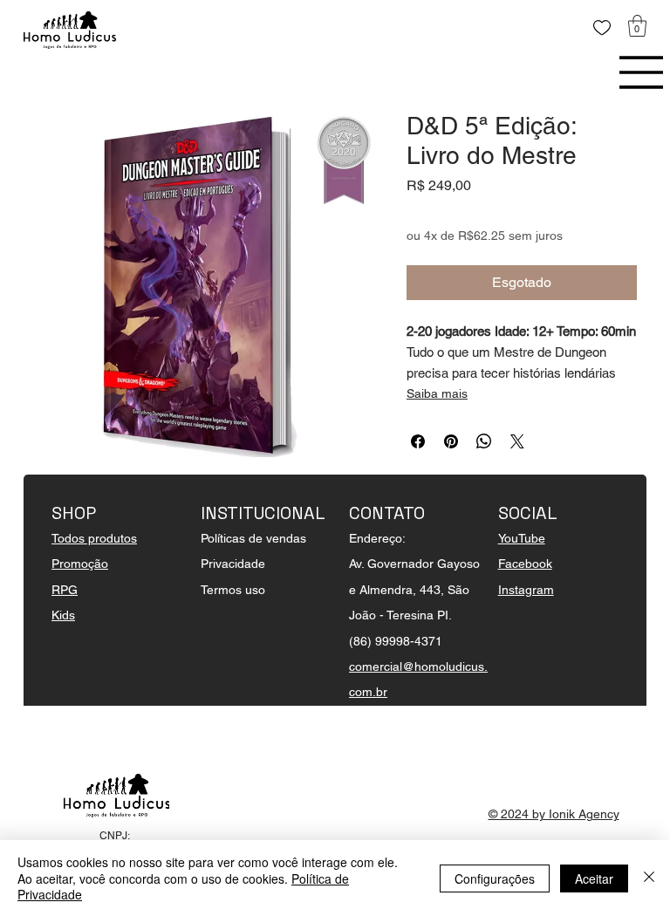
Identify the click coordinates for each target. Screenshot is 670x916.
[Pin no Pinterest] (451, 441)
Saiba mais (437, 393)
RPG (64, 590)
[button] (637, 26)
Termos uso (233, 590)
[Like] (602, 28)
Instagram (526, 590)
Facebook (525, 564)
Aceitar (594, 878)
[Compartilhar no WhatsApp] (484, 441)
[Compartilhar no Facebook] (417, 441)
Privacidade (233, 564)
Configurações (495, 878)
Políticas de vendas (253, 538)
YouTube (521, 538)
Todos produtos (94, 538)
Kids (63, 615)
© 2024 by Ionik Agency (554, 814)
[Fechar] (649, 878)
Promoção (79, 564)
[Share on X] (517, 441)
